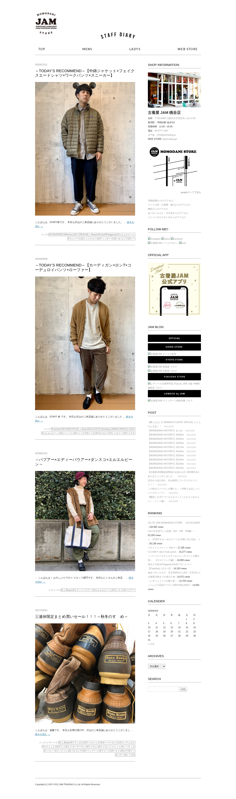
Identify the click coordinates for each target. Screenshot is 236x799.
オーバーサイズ (110, 742)
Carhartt (57, 429)
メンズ (44, 234)
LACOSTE (95, 429)
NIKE (116, 429)
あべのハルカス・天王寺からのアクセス (168, 213)
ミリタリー (117, 433)
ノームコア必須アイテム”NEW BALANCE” (169, 585)
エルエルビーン (127, 234)
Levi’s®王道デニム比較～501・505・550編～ (170, 531)
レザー (120, 755)
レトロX (130, 755)
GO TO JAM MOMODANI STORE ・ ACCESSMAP (174, 522)
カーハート (67, 433)
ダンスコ (118, 590)
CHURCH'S (69, 429)
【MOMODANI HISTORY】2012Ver (166, 468)
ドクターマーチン (77, 746)
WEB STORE (188, 49)
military (107, 429)
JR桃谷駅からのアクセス (160, 200)
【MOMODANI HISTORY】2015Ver (166, 455)
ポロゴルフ (103, 433)
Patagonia (111, 234)
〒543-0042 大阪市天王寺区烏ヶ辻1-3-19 (175, 118)
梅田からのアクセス (158, 209)
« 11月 (151, 644)
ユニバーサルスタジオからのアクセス (167, 217)
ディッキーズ (106, 238)
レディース (54, 590)
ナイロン (92, 746)
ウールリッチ (93, 742)
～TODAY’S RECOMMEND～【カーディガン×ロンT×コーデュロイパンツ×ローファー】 (83, 267)
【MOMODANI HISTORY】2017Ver (166, 447)
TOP (41, 49)
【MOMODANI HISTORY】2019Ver (166, 439)
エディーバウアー (83, 590)
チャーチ (80, 433)
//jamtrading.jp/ (169, 139)
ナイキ (91, 433)
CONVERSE (56, 234)
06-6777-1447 (161, 130)
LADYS (134, 49)
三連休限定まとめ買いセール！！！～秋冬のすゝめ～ (81, 616)
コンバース (74, 238)
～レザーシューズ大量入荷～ (162, 581)
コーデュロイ (128, 742)
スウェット (49, 746)
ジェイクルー (90, 238)
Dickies (69, 234)
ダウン (61, 746)
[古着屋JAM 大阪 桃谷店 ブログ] (46, 24)
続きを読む (42, 734)
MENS (87, 49)
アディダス (77, 742)
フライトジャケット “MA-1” (162, 547)
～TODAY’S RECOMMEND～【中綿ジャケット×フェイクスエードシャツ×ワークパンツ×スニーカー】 (85, 73)
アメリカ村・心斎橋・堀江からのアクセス (169, 204)
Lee (101, 234)
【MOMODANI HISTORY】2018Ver (166, 443)
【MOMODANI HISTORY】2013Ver (166, 463)
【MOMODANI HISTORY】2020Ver (166, 434)
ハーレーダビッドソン (56, 751)
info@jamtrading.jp (166, 135)
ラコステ (130, 433)
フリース (105, 751)
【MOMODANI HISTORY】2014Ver (166, 459)
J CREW (80, 234)
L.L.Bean (92, 234)
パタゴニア (121, 238)
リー (132, 238)
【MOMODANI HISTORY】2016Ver (166, 451)
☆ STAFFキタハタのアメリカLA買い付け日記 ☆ (174, 539)
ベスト (116, 751)
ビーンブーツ (91, 751)
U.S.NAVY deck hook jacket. (162, 552)
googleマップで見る (191, 192)
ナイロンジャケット (110, 746)
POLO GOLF (128, 429)
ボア (125, 751)
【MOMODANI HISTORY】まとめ (165, 430)
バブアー (130, 590)
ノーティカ (129, 746)
